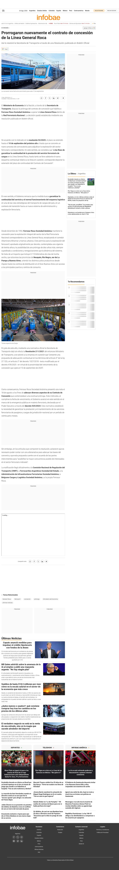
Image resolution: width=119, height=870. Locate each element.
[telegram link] (17, 841)
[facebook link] (13, 837)
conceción (27, 599)
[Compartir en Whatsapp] (41, 98)
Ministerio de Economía (50, 599)
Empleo (60, 832)
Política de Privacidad (102, 832)
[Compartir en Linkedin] (53, 98)
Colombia (52, 10)
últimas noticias (8, 602)
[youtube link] (13, 841)
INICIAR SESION (111, 10)
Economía (4, 28)
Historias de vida (36, 23)
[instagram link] (21, 837)
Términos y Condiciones (102, 829)
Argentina (32, 10)
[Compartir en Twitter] (49, 98)
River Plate (55, 23)
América (39, 829)
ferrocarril (17, 599)
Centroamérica (78, 10)
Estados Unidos (42, 10)
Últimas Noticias (39, 849)
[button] (3, 10)
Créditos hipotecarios (25, 23)
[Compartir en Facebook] (45, 98)
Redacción (60, 829)
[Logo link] (48, 17)
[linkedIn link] (21, 841)
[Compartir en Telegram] (57, 98)
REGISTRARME (99, 10)
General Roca (7, 599)
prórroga (36, 599)
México (65, 10)
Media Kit (81, 843)
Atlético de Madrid (13, 23)
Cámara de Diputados (73, 23)
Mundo (87, 10)
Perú (70, 10)
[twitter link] (17, 837)
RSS (39, 852)
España (58, 10)
